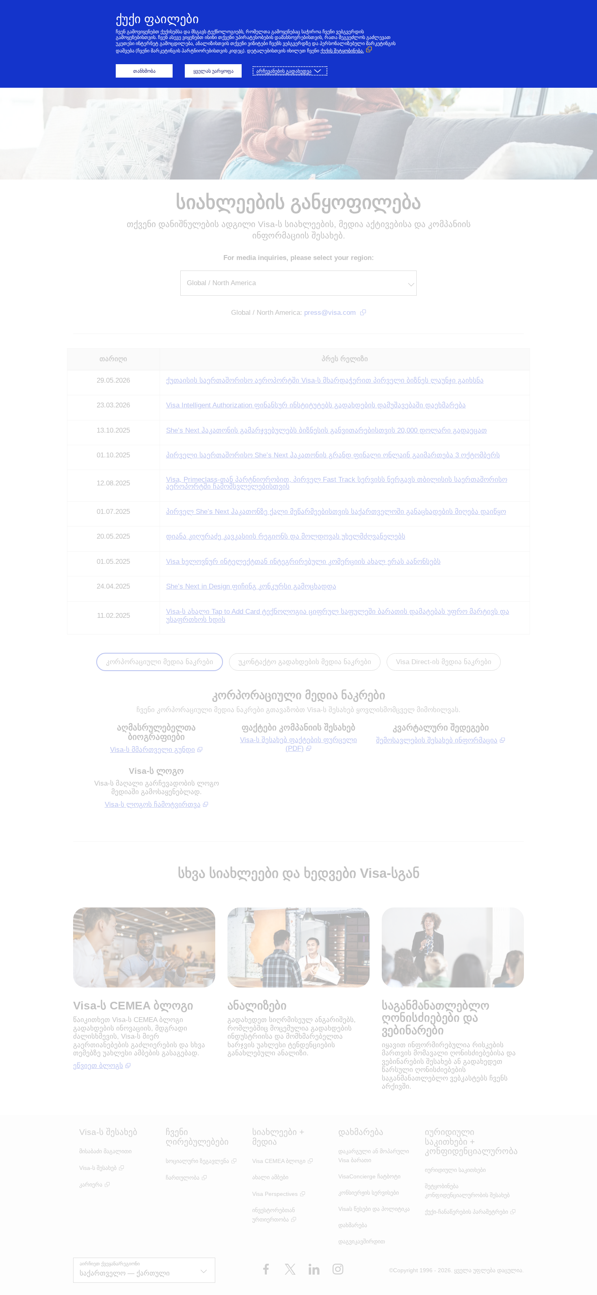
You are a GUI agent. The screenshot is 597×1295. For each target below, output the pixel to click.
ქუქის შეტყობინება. (342, 50)
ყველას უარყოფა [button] (213, 70)
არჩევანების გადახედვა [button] (283, 70)
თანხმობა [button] (144, 70)
